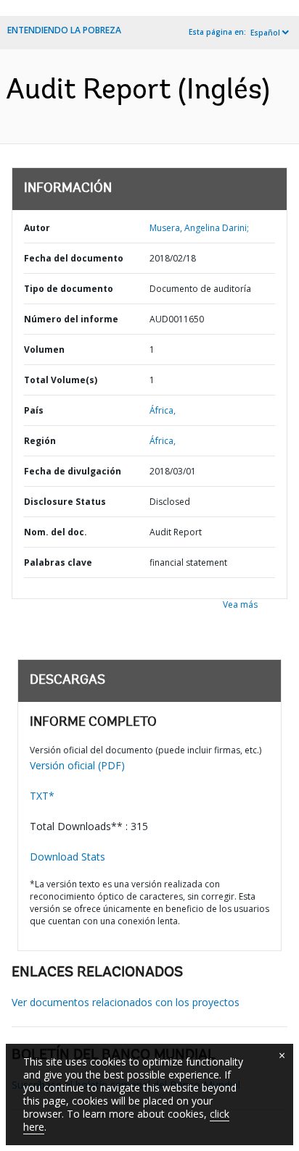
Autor (37, 228)
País (34, 410)
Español (265, 33)
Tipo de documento (68, 288)
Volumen (44, 349)
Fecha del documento (73, 258)
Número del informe (71, 319)
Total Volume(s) (60, 380)
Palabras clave (58, 562)
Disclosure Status (65, 501)
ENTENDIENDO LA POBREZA (64, 30)
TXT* (42, 796)
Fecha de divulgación (72, 471)
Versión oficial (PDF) (77, 765)
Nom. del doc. (55, 532)
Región (40, 441)
